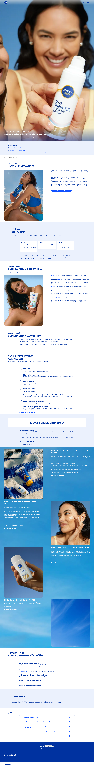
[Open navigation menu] (88, 2)
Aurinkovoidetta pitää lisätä (25, 671)
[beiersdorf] (8, 764)
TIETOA (15, 157)
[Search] (84, 2)
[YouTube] (14, 755)
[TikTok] (11, 755)
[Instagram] (8, 755)
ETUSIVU (6, 157)
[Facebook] (5, 755)
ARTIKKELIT (11, 157)
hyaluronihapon (18, 519)
